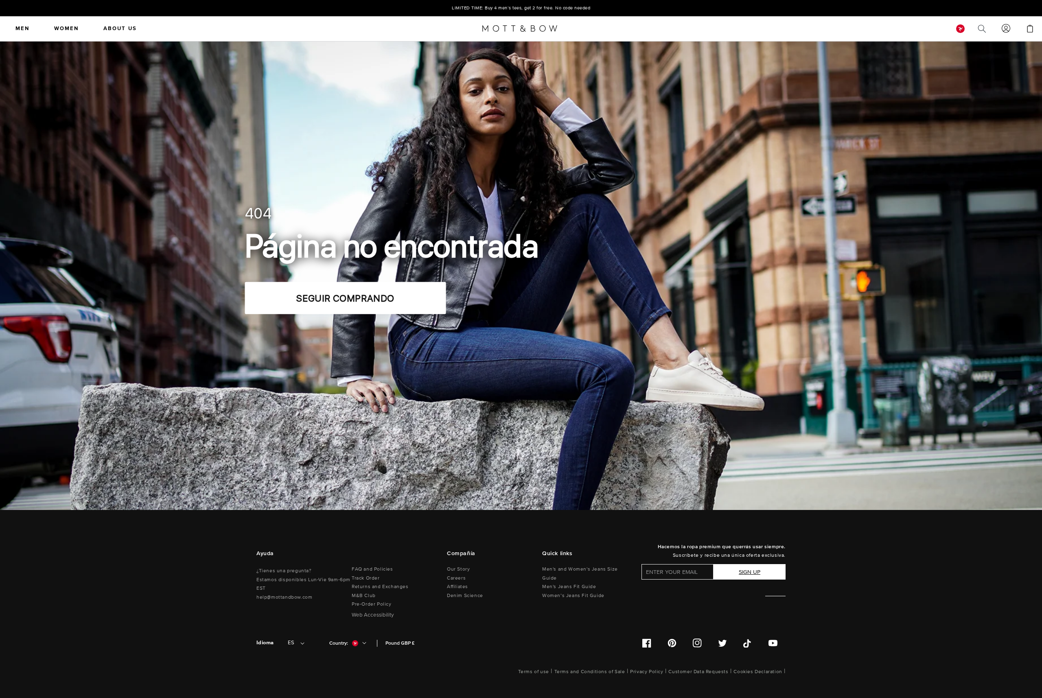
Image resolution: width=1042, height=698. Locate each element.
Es (291, 642)
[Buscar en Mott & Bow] (982, 28)
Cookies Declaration (757, 672)
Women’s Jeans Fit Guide (573, 596)
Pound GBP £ (399, 643)
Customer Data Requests (698, 672)
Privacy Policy (646, 672)
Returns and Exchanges (380, 587)
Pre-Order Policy (372, 604)
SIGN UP (749, 572)
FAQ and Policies (372, 569)
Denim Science (465, 596)
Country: (338, 643)
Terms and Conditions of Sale (589, 672)
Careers (456, 578)
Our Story (458, 569)
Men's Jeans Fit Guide (569, 587)
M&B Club (364, 596)
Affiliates (457, 587)
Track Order (366, 578)
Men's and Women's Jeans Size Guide (580, 573)
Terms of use (533, 672)
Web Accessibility (373, 615)
